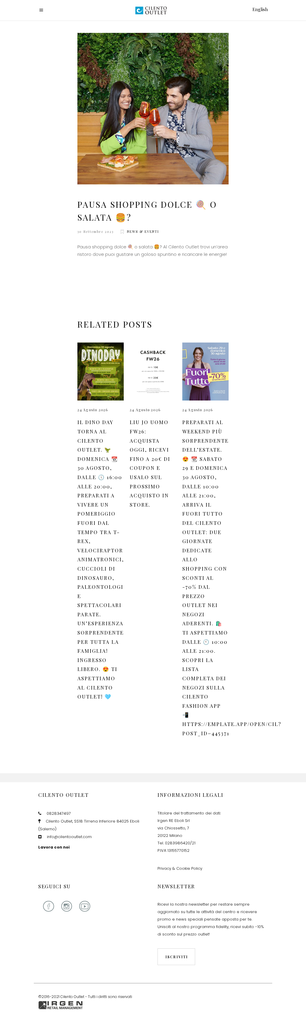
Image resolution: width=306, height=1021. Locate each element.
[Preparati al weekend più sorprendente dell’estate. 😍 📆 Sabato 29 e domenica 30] (205, 372)
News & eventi (143, 231)
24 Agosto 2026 (92, 409)
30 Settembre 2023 (95, 231)
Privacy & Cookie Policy (179, 868)
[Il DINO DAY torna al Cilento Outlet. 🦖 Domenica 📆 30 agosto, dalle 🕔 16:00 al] (100, 372)
